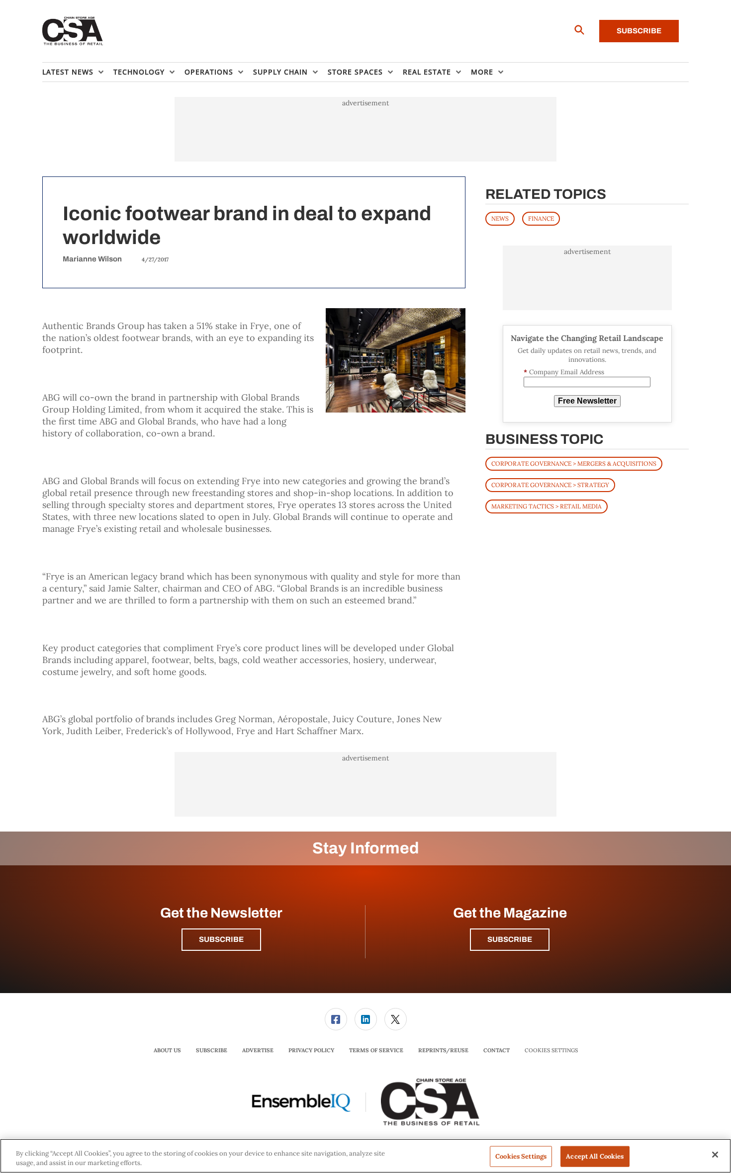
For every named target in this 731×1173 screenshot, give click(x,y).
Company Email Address (564, 372)
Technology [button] (139, 72)
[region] (365, 1156)
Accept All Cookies (595, 1156)
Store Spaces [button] (355, 72)
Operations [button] (208, 72)
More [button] (482, 72)
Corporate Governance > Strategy (550, 485)
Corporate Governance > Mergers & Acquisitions (573, 463)
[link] (336, 1019)
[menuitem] (77, 72)
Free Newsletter (587, 401)
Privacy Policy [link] (311, 1050)
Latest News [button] (67, 72)
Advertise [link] (258, 1050)
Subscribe (639, 31)
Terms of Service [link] (376, 1050)
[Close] (715, 1155)
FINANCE (541, 218)
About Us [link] (167, 1050)
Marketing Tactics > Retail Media (546, 506)
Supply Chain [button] (280, 72)
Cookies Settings (551, 1050)
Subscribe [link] (211, 1050)
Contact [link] (496, 1050)
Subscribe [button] (221, 939)
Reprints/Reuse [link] (443, 1050)
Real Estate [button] (427, 72)
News (500, 218)
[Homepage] (72, 31)
